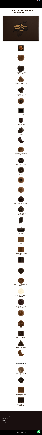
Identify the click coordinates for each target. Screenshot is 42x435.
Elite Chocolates (21, 3)
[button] (38, 431)
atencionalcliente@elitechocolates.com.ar (10, 416)
